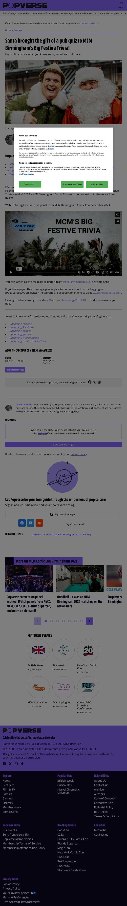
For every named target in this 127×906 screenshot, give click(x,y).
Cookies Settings (30, 184)
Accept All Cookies (97, 184)
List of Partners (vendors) (26, 174)
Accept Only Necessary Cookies (72, 184)
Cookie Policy (50, 149)
